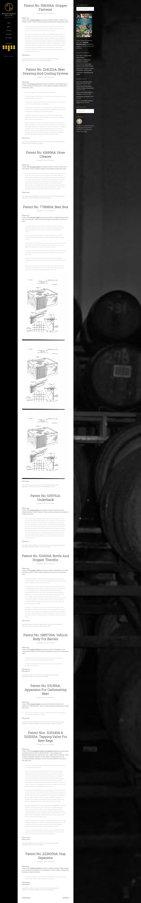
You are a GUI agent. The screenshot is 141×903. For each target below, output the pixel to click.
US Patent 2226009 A (35, 868)
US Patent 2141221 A (35, 84)
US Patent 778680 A (35, 217)
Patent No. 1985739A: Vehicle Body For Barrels (45, 637)
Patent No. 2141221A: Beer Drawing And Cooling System (45, 71)
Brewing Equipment (34, 198)
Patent (49, 60)
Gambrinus (79, 59)
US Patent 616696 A (35, 167)
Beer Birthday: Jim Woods (83, 96)
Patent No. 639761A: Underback (45, 497)
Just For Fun (36, 58)
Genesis (12, 56)
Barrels (31, 676)
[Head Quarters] (79, 124)
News (41, 624)
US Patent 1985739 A (35, 649)
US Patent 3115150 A (51, 751)
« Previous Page (26, 897)
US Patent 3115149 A (38, 751)
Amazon (78, 46)
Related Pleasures (53, 58)
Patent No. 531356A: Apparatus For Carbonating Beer (45, 689)
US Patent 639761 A (35, 510)
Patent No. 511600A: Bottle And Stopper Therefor (45, 558)
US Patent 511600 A (35, 570)
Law (40, 60)
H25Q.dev (80, 127)
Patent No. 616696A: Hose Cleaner (45, 154)
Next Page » (66, 897)
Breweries (35, 141)
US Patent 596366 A (35, 20)
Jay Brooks (79, 72)
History (36, 60)
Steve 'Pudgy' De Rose (82, 68)
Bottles (31, 60)
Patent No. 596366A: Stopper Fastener (45, 7)
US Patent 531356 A (35, 704)
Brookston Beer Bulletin (9, 15)
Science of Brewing (56, 723)
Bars (30, 486)
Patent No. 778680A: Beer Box (45, 207)
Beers (30, 58)
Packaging (44, 60)
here (86, 131)
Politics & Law (44, 58)
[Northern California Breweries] (84, 36)
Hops (46, 889)
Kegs (35, 143)
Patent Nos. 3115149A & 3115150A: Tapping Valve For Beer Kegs (45, 736)
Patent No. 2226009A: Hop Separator (46, 856)
